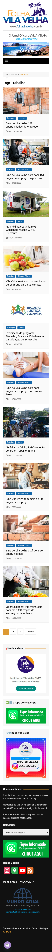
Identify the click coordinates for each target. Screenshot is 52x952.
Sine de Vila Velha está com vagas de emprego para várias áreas (24, 391)
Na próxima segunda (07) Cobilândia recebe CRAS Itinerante (21, 230)
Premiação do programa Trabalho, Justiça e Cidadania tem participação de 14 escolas (26, 336)
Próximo (30, 632)
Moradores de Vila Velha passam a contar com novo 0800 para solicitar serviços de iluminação (25, 806)
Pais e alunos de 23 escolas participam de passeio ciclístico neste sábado (23, 816)
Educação (11, 328)
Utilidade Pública (23, 170)
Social (19, 221)
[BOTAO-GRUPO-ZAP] (26, 848)
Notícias (22, 118)
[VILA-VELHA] (26, 673)
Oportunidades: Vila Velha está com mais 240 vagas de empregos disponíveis (24, 610)
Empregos (11, 118)
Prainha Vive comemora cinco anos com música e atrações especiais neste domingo (26, 797)
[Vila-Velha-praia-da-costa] (26, 48)
